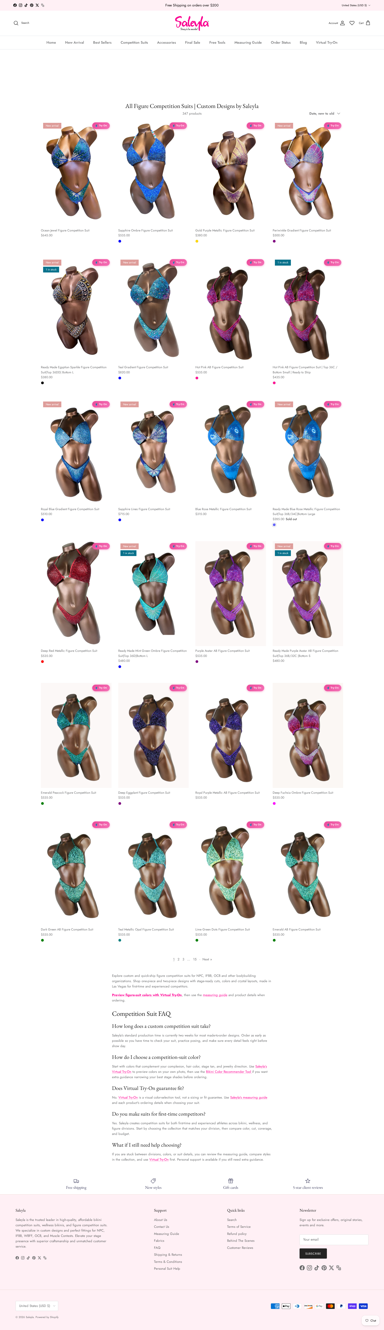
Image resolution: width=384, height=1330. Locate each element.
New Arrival (74, 42)
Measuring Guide (248, 42)
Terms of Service (239, 1226)
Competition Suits (134, 42)
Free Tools (217, 42)
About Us (160, 1219)
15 (194, 959)
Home (51, 42)
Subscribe (313, 1254)
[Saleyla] (192, 23)
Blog (303, 42)
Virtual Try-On (327, 42)
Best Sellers (102, 42)
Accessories (166, 42)
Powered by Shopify (47, 1317)
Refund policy (237, 1233)
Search (232, 1219)
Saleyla (30, 1317)
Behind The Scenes (240, 1240)
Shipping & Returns (168, 1254)
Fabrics (159, 1240)
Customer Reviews (240, 1247)
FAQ (157, 1247)
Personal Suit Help (167, 1268)
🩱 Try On (101, 125)
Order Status (281, 42)
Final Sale (192, 42)
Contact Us (161, 1226)
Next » (207, 959)
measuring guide (215, 995)
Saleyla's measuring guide (248, 1097)
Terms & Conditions (168, 1261)
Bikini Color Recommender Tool (229, 1071)
